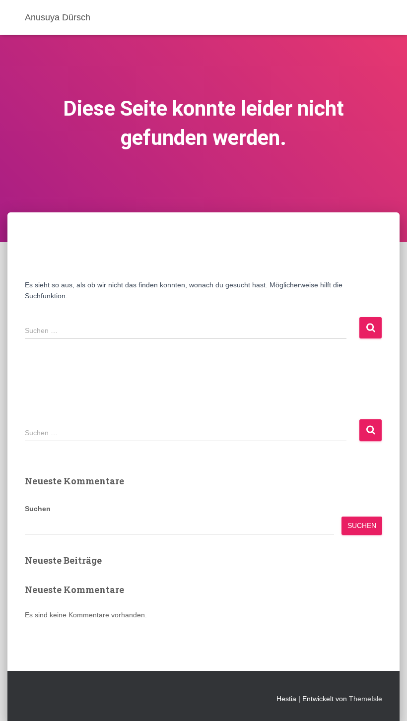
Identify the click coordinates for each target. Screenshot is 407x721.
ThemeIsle (365, 699)
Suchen (38, 509)
